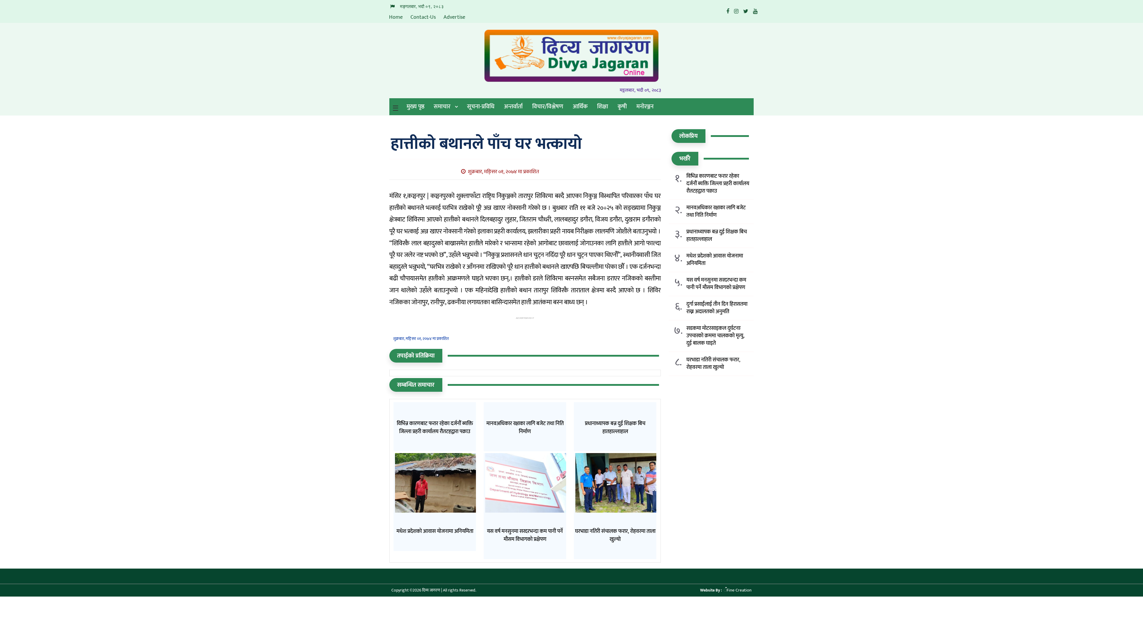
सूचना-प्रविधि (480, 107)
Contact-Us (423, 17)
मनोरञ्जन (645, 107)
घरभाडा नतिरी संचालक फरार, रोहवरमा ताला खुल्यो (713, 363)
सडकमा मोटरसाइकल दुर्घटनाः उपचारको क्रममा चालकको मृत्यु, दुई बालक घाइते (715, 336)
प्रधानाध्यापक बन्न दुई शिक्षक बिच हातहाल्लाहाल (716, 235)
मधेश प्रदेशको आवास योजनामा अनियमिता (714, 259)
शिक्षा (602, 107)
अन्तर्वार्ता (513, 107)
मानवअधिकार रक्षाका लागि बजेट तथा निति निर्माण (716, 211)
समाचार (442, 107)
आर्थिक (580, 107)
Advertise (454, 17)
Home (396, 17)
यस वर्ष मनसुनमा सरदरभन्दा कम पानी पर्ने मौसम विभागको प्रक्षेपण (716, 284)
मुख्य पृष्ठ (415, 107)
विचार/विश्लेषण (547, 107)
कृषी (622, 107)
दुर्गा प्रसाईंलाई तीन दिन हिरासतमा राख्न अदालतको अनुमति (716, 308)
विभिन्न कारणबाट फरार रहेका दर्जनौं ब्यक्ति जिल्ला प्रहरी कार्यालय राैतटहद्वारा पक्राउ (717, 184)
